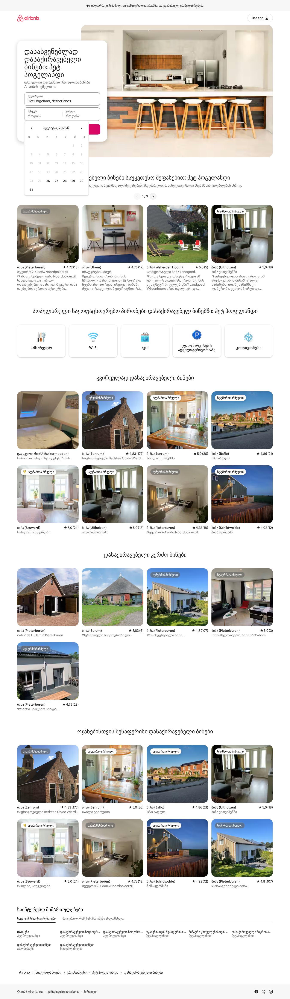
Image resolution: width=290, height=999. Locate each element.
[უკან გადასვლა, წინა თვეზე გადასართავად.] (31, 128)
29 (73, 181)
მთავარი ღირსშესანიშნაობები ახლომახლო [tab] (93, 918)
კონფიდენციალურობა (63, 992)
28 (65, 181)
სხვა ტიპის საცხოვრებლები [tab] (36, 918)
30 (82, 181)
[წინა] (137, 196)
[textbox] (43, 116)
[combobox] (62, 101)
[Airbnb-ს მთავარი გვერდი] (28, 18)
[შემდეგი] (153, 196)
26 (48, 181)
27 (56, 181)
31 (31, 190)
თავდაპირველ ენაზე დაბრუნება (181, 6)
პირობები (90, 992)
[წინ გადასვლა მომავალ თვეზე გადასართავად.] (81, 128)
